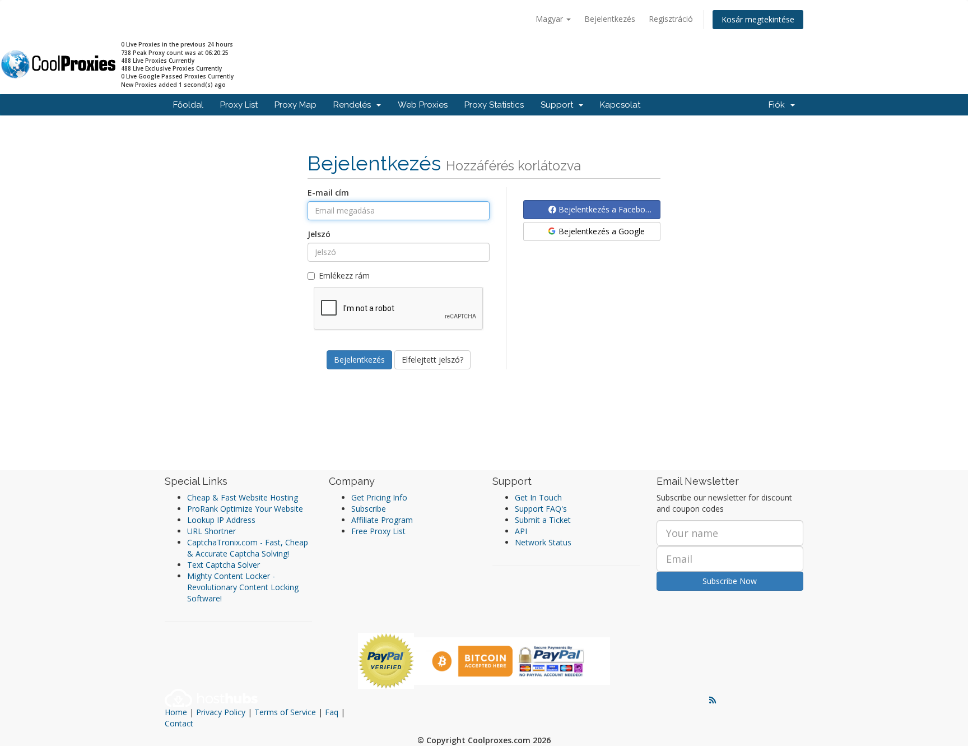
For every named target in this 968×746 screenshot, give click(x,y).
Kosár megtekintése (758, 19)
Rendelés (354, 105)
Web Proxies (423, 105)
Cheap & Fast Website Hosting (242, 497)
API (521, 531)
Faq (331, 712)
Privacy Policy (220, 712)
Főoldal (188, 105)
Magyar (550, 18)
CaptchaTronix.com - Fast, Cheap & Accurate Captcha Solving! (247, 548)
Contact (179, 723)
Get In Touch (538, 497)
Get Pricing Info (379, 497)
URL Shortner (211, 531)
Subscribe (368, 508)
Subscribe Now (729, 581)
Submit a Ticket (543, 520)
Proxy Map (295, 105)
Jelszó (319, 234)
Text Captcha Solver (223, 564)
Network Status (543, 542)
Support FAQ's (541, 508)
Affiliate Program (382, 520)
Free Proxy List (378, 531)
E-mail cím (328, 192)
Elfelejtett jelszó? (432, 359)
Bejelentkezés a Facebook (605, 209)
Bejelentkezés (609, 18)
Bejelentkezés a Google (600, 231)
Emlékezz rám (344, 275)
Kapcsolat (620, 105)
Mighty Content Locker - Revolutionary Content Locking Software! (243, 587)
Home (176, 712)
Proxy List (239, 105)
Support (559, 105)
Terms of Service (285, 712)
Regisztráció (671, 18)
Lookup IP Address (221, 520)
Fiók (779, 105)
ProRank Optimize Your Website (245, 508)
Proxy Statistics (494, 105)
